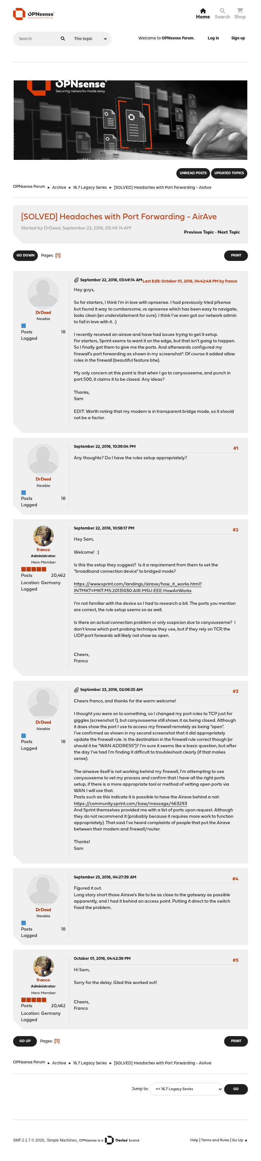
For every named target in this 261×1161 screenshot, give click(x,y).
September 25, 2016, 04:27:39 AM (105, 877)
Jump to (139, 1089)
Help (194, 1140)
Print (236, 255)
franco (43, 550)
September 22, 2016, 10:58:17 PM (104, 528)
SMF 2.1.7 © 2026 (28, 1140)
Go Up (25, 1041)
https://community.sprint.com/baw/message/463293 (130, 804)
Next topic (229, 232)
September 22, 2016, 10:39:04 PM (105, 447)
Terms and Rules (215, 1140)
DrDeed (43, 313)
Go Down (25, 255)
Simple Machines (62, 1140)
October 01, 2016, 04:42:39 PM (102, 959)
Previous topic (199, 232)
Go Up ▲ (240, 1140)
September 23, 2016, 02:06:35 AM (111, 690)
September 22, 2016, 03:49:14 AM (111, 280)
